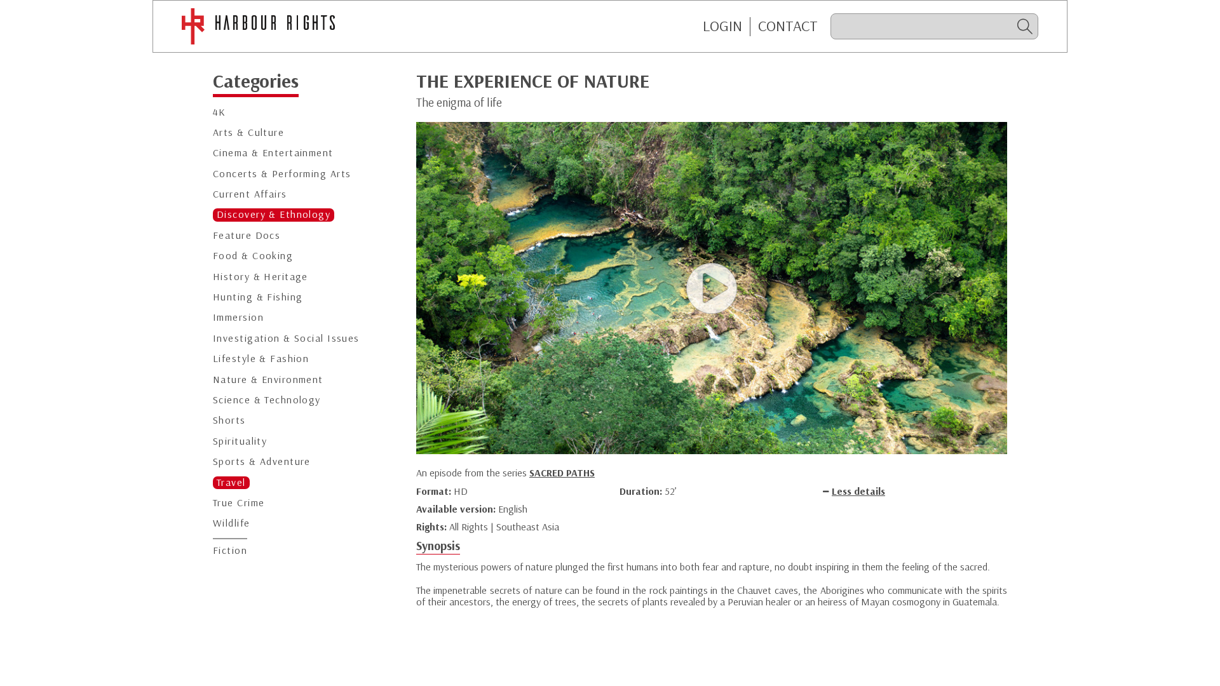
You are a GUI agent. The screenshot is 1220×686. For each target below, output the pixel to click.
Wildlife (231, 523)
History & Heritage (260, 277)
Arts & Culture (248, 132)
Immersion (238, 317)
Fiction (230, 550)
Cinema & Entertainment (273, 153)
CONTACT (788, 26)
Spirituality (240, 441)
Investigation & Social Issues (286, 338)
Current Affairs (250, 194)
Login (722, 26)
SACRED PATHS (562, 472)
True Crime (238, 503)
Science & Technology (267, 400)
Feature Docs (246, 235)
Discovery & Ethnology (273, 214)
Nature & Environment (268, 379)
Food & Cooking (253, 256)
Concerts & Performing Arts (282, 174)
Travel (231, 482)
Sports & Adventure (262, 461)
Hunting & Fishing (257, 297)
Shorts (229, 420)
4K (219, 112)
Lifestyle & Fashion (261, 359)
